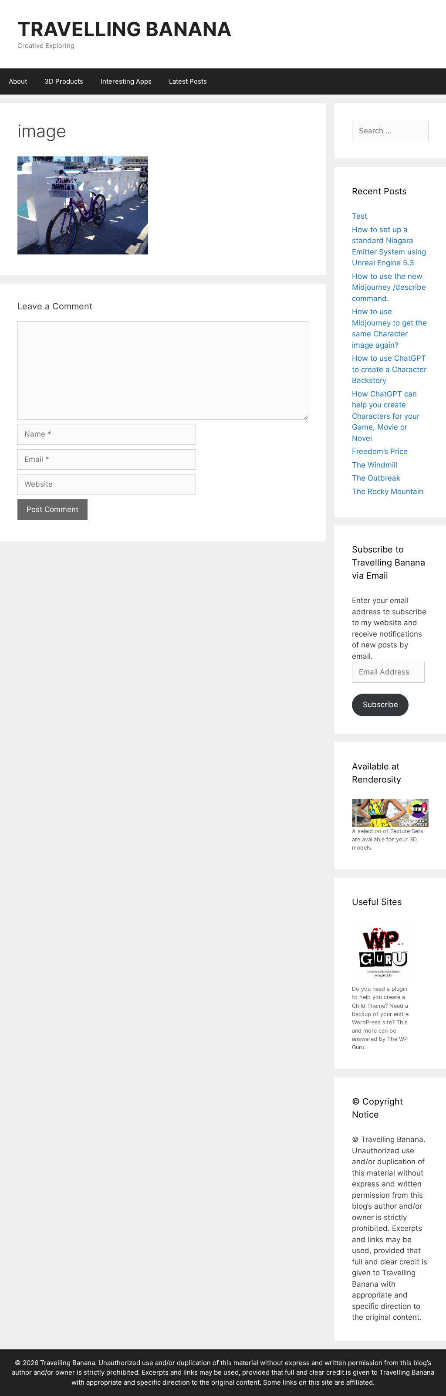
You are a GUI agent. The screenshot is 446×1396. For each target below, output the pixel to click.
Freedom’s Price (380, 451)
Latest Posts (188, 81)
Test (359, 216)
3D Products (63, 81)
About (18, 81)
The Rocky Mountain (387, 491)
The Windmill (374, 465)
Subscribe (380, 704)
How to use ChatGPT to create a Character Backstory (389, 369)
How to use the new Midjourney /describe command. (389, 287)
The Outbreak (376, 478)
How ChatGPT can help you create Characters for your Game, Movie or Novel (385, 416)
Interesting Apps (126, 81)
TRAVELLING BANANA (124, 29)
